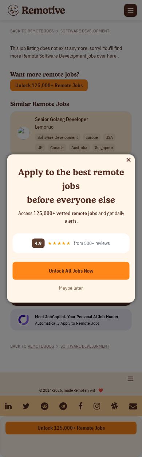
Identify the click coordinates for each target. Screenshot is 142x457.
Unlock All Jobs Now (71, 270)
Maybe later (71, 287)
